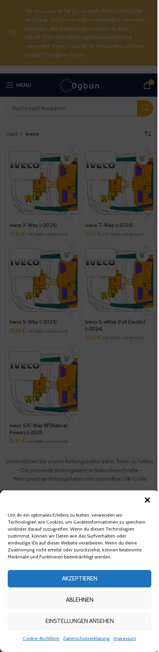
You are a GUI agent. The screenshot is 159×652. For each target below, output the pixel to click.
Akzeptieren (79, 578)
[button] (147, 500)
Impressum (124, 638)
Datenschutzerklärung (86, 638)
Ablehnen (79, 599)
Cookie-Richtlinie (41, 638)
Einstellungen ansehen (80, 621)
